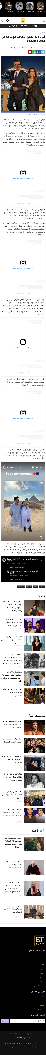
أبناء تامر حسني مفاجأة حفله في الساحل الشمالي (12, 693)
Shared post (20, 203)
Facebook (28, 1037)
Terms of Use (23, 1047)
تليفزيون (19, 614)
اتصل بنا (28, 1043)
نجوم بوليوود (21, 586)
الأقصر (35, 586)
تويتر (43, 1001)
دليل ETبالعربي (39, 986)
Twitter (21, 1037)
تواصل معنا (40, 1010)
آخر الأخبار (12, 26)
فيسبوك (42, 996)
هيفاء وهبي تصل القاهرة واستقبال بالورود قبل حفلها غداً (12, 760)
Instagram (25, 1037)
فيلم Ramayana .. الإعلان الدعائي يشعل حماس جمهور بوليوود (12, 725)
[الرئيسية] (23, 20)
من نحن (38, 1043)
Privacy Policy (35, 1047)
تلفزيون (42, 973)
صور (43, 964)
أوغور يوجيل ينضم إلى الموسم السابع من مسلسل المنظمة (13, 865)
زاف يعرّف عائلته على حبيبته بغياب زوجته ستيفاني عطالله (13, 622)
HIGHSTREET (24, 26)
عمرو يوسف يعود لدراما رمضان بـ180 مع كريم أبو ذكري (13, 909)
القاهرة (29, 586)
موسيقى (19, 699)
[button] (43, 52)
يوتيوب (17, 1037)
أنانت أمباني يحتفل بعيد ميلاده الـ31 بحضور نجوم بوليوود (12, 795)
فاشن (43, 982)
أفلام (20, 731)
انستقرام (41, 1005)
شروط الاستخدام (10, 1047)
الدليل (32, 26)
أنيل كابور (41, 586)
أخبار (43, 956)
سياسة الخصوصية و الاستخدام (13, 1043)
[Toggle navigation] (43, 20)
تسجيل (5, 1021)
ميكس (42, 33)
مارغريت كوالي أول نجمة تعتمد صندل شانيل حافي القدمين (11, 640)
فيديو (7, 20)
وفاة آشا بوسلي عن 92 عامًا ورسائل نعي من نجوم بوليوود (12, 777)
